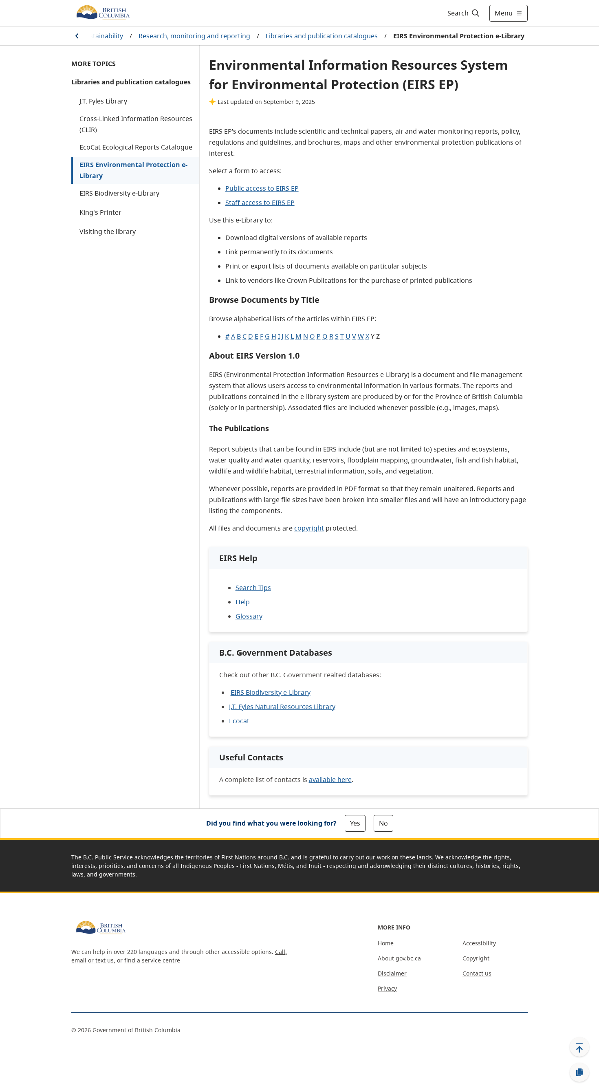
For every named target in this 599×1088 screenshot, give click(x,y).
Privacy (387, 988)
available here (330, 779)
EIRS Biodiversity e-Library (119, 193)
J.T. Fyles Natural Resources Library (282, 706)
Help (243, 601)
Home (386, 943)
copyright (309, 528)
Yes (355, 823)
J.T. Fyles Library (103, 101)
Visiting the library (107, 231)
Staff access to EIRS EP (260, 202)
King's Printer (100, 212)
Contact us (476, 973)
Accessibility (479, 943)
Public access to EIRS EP (262, 188)
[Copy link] (579, 1072)
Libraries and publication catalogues (322, 35)
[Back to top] (579, 1047)
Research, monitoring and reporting (194, 35)
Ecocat (239, 720)
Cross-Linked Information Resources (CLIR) (135, 124)
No (383, 823)
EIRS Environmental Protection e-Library (133, 170)
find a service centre (152, 960)
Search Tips (253, 587)
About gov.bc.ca (399, 958)
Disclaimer (392, 973)
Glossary (249, 616)
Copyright (475, 958)
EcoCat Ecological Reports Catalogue (135, 147)
